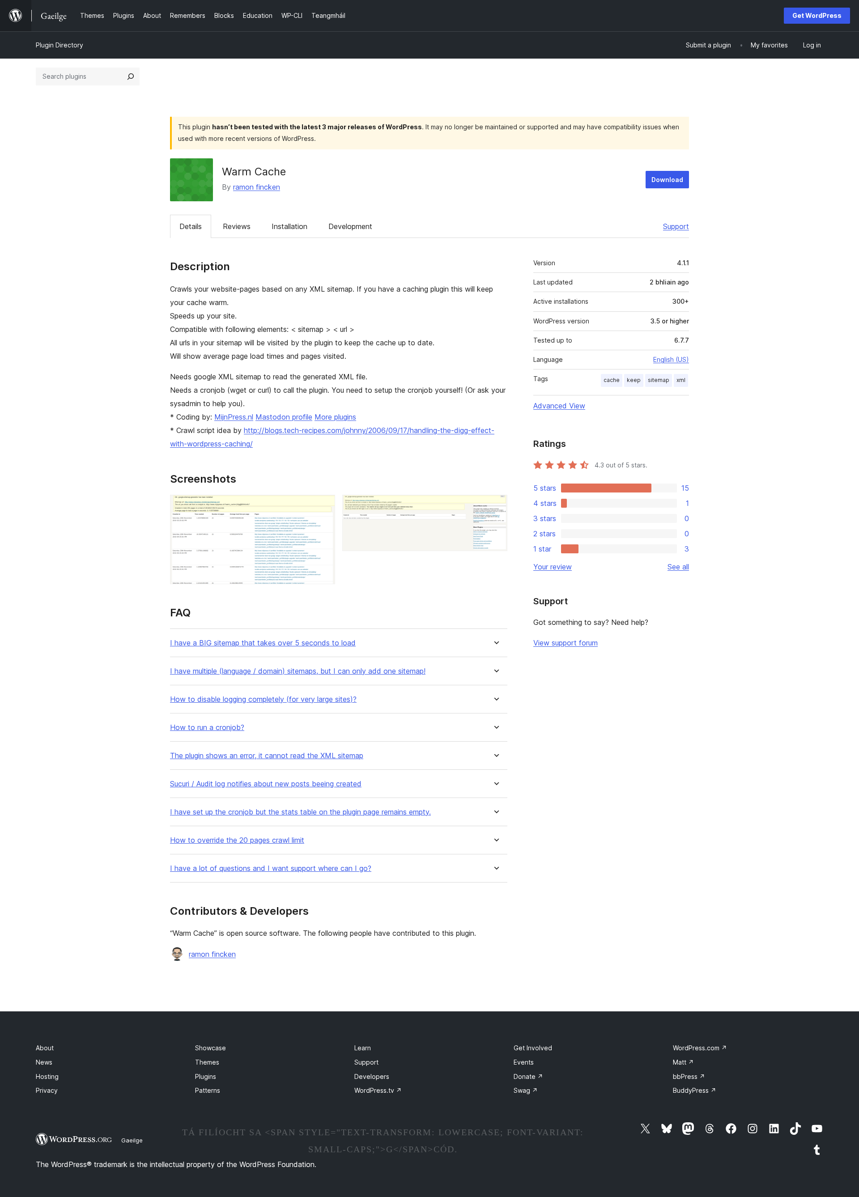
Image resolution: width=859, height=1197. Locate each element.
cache (612, 380)
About (45, 1048)
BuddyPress (694, 1090)
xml (680, 380)
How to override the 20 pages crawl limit (237, 840)
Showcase (210, 1048)
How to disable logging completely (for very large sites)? (263, 699)
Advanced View (559, 405)
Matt (683, 1062)
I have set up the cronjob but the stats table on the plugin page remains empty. (300, 812)
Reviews (237, 226)
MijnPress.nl (233, 416)
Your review (552, 566)
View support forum (565, 642)
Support (676, 226)
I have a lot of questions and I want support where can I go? (270, 868)
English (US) (671, 359)
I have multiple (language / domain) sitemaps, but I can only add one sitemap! (297, 671)
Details (190, 226)
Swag (526, 1090)
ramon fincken (256, 187)
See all (678, 566)
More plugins (335, 416)
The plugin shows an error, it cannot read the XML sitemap (266, 755)
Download (667, 179)
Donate (528, 1076)
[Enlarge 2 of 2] (495, 506)
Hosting (47, 1076)
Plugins (205, 1076)
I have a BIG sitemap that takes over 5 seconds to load (263, 643)
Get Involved (533, 1048)
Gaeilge (132, 1140)
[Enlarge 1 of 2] (323, 506)
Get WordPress (817, 15)
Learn (362, 1048)
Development (350, 226)
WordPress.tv (378, 1090)
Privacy (47, 1090)
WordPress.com (700, 1048)
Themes (207, 1062)
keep (634, 380)
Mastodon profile (283, 416)
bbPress (689, 1076)
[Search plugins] (131, 76)
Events (524, 1062)
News (44, 1062)
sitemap (658, 380)
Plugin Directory (59, 45)
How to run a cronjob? (207, 727)
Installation (289, 226)
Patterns (207, 1090)
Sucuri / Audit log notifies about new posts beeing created (265, 784)
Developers (371, 1076)
